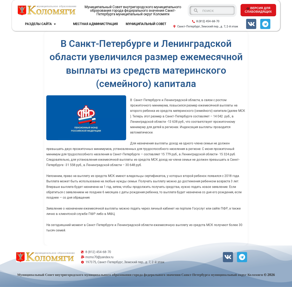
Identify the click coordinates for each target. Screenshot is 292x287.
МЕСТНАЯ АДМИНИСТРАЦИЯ (95, 24)
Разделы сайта (38, 24)
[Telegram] (265, 24)
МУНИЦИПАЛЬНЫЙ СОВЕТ (146, 24)
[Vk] (251, 24)
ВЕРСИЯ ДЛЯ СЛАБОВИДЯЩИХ (258, 9)
